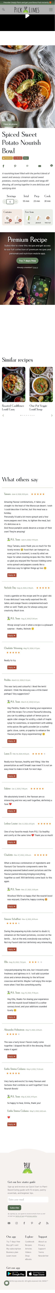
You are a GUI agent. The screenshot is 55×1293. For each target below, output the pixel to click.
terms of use (19, 1216)
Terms (41, 1252)
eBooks (28, 1259)
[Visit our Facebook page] (24, 1223)
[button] (27, 2)
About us (42, 1241)
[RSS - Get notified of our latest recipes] (47, 1223)
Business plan (12, 1252)
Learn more (11, 1255)
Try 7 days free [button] (27, 260)
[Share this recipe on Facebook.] (3, 165)
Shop (27, 1255)
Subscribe (14, 1207)
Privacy (41, 1245)
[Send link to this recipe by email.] (39, 165)
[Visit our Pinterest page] (32, 1223)
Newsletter (43, 1255)
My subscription (13, 1248)
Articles (28, 1248)
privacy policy (32, 1216)
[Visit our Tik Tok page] (39, 1223)
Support (42, 1248)
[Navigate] (51, 10)
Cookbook (29, 1241)
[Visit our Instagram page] (16, 1223)
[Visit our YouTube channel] (9, 1223)
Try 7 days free (13, 1241)
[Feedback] (6, 1283)
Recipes (28, 1245)
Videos (28, 1252)
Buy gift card (12, 1245)
